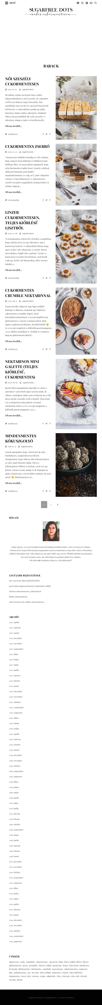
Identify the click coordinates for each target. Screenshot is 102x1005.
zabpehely (50, 976)
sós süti (35, 972)
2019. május (14, 792)
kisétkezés (84, 965)
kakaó (48, 965)
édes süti (75, 976)
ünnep (20, 979)
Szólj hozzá (12, 134)
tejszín (65, 972)
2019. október (14, 766)
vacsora (35, 976)
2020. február (14, 744)
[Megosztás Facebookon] (43, 134)
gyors (25, 965)
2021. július (13, 654)
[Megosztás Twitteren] (46, 134)
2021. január (14, 686)
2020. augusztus (15, 712)
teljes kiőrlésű (75, 972)
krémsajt (13, 969)
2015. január (14, 915)
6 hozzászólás (13, 278)
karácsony (57, 965)
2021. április (14, 670)
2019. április (14, 798)
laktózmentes (24, 969)
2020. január (14, 750)
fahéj (61, 962)
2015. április (14, 904)
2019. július (13, 782)
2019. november (15, 760)
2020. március (15, 739)
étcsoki (12, 979)
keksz (65, 965)
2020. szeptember (16, 707)
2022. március (15, 627)
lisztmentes (36, 969)
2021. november (15, 643)
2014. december (15, 920)
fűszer (85, 962)
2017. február (14, 819)
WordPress (70, 998)
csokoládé (30, 962)
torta (23, 976)
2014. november (15, 925)
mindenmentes (71, 969)
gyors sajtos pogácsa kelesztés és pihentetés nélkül (30, 586)
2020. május (14, 728)
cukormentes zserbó (27, 146)
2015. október (14, 872)
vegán (42, 976)
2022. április (14, 622)
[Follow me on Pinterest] (86, 3)
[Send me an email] (91, 3)
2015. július (13, 888)
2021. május (14, 665)
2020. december (15, 691)
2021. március (14, 675)
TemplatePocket (50, 998)
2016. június (14, 835)
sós (28, 972)
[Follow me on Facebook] (78, 3)
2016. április (14, 840)
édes (59, 976)
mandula (47, 969)
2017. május (13, 803)
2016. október (14, 824)
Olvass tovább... (13, 126)
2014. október (14, 931)
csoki (22, 962)
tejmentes (56, 972)
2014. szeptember (16, 936)
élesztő (83, 976)
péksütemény (20, 972)
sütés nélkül (45, 972)
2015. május (13, 899)
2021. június (14, 659)
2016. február (14, 851)
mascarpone (57, 969)
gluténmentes (15, 965)
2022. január (14, 633)
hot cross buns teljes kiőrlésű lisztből (24, 580)
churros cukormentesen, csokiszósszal (25, 591)
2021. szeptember (16, 649)
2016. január (14, 856)
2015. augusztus (15, 883)
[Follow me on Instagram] (82, 3)
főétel (78, 962)
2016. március (14, 845)
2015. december (15, 861)
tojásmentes (14, 976)
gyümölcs (33, 965)
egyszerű (53, 962)
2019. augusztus (15, 776)
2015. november (15, 867)
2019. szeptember (16, 771)
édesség (66, 976)
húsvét (42, 965)
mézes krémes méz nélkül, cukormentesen (26, 602)
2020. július (14, 718)
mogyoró (83, 969)
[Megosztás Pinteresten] (50, 134)
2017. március (14, 813)
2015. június (14, 893)
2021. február (14, 681)
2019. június (14, 787)
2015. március (14, 909)
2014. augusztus (15, 941)
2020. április (14, 734)
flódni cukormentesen (18, 596)
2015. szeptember (16, 877)
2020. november (15, 696)
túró (29, 976)
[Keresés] (95, 3)
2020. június (14, 723)
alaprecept (14, 962)
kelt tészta (73, 965)
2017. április (14, 808)
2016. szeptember (16, 829)
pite (11, 972)
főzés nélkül (69, 962)
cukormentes (42, 962)
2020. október (15, 702)
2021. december (15, 638)
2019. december (15, 755)
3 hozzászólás (13, 200)
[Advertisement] (51, 35)
